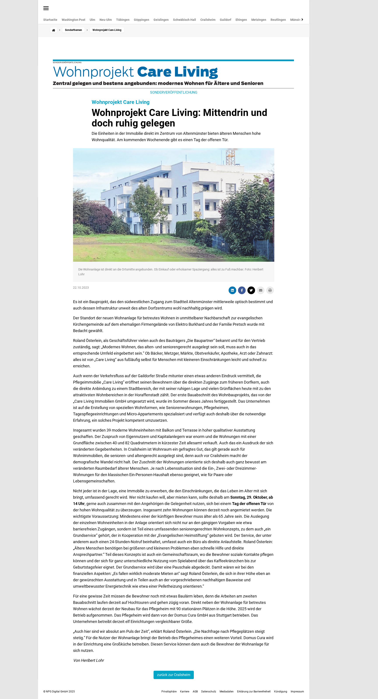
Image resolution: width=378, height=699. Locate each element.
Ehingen (241, 19)
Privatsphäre (169, 691)
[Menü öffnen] (46, 8)
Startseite (50, 19)
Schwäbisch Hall (184, 19)
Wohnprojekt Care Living (121, 102)
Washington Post (73, 19)
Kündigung (280, 691)
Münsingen (298, 19)
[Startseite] (53, 30)
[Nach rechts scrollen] (301, 19)
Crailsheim (207, 19)
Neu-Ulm (106, 19)
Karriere (184, 691)
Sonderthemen (73, 30)
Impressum (297, 691)
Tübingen (123, 19)
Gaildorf (225, 19)
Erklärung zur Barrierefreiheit (254, 691)
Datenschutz (208, 691)
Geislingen (161, 19)
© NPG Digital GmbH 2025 (59, 691)
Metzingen (258, 19)
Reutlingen (278, 19)
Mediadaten (227, 691)
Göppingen (141, 19)
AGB (195, 691)
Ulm (92, 19)
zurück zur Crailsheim (173, 675)
